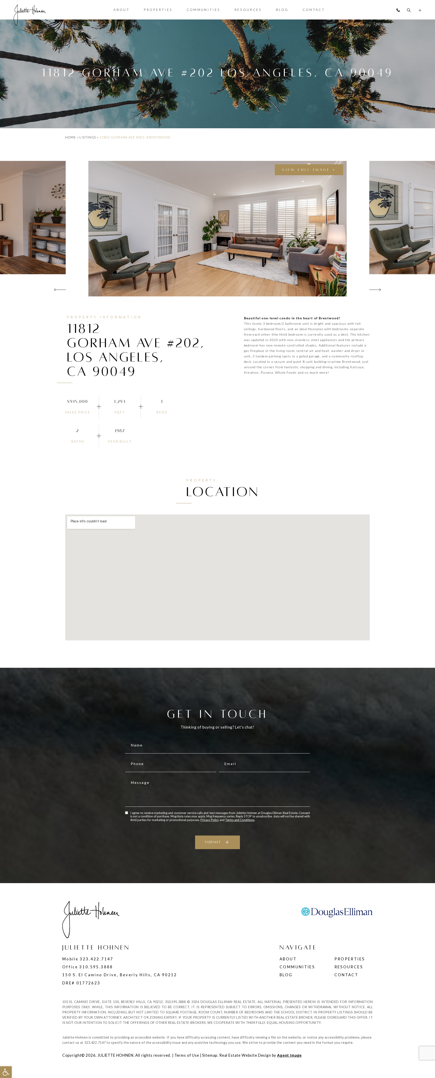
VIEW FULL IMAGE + (309, 170)
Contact (314, 10)
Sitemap (209, 1055)
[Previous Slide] (60, 289)
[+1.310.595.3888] (398, 10)
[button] (6, 1072)
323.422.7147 (96, 959)
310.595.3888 (96, 966)
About (122, 10)
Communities (203, 10)
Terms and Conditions (239, 820)
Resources (248, 10)
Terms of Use (186, 1055)
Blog (282, 10)
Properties (158, 10)
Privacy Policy (210, 820)
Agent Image (289, 1055)
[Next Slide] (375, 289)
